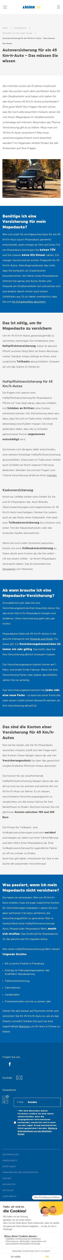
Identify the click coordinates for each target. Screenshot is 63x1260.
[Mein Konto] (58, 7)
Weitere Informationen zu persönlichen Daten (37, 1131)
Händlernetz (9, 1161)
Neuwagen (9, 569)
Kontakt (6, 1178)
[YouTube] (10, 1065)
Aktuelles (8, 1190)
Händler (52, 475)
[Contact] (19, 1079)
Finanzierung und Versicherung (20, 1172)
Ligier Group (9, 1196)
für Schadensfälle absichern (29, 302)
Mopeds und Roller (41, 639)
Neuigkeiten (9, 1184)
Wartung (24, 1026)
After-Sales (9, 1167)
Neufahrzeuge (10, 1155)
